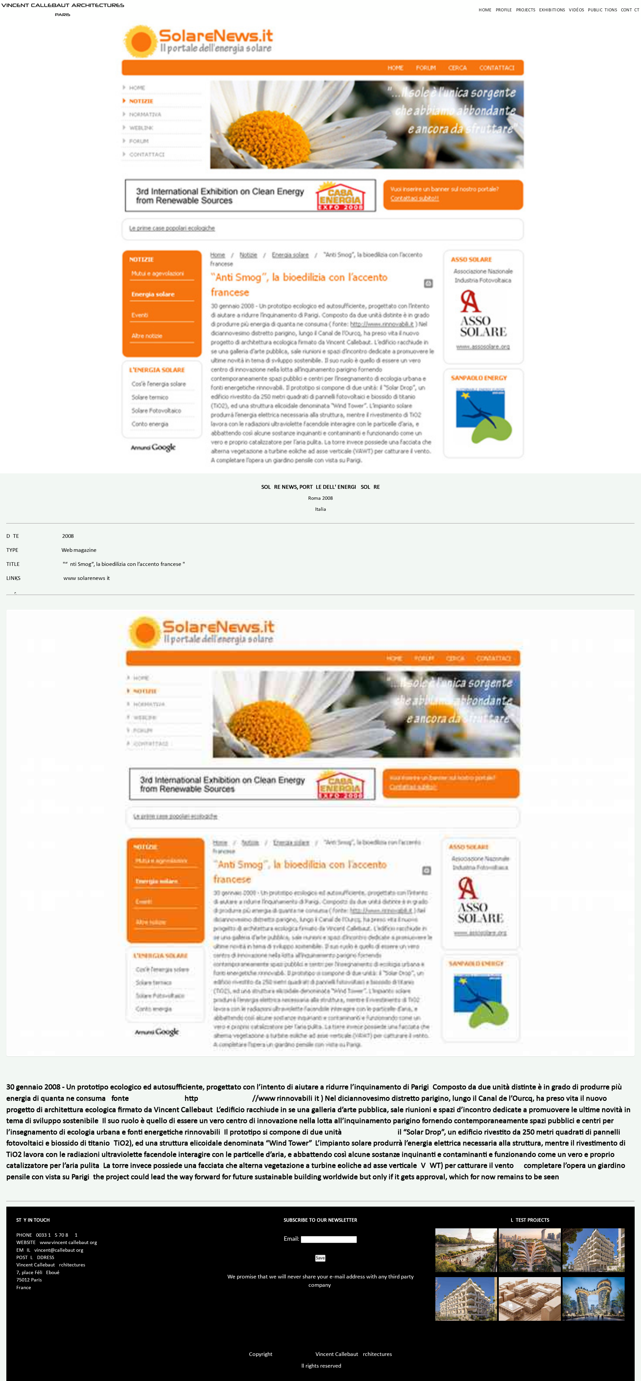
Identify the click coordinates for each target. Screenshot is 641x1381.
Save (320, 1258)
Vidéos (576, 10)
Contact (630, 10)
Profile (504, 10)
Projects (525, 10)
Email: (291, 1239)
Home (485, 10)
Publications (602, 10)
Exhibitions (552, 10)
